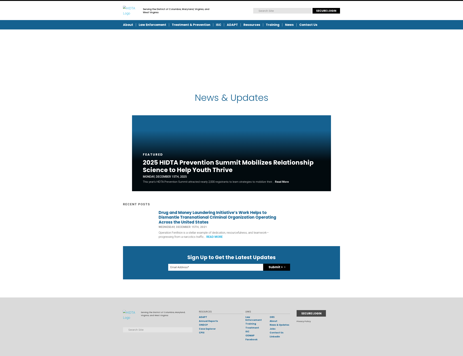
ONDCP (203, 324)
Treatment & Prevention (191, 24)
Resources (251, 24)
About (128, 24)
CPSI (201, 332)
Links (248, 311)
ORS (272, 317)
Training (272, 24)
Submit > (276, 267)
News (289, 24)
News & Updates (279, 324)
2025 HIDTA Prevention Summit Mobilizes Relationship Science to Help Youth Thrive (228, 166)
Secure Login (326, 11)
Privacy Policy (304, 321)
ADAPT (232, 24)
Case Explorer (207, 328)
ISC (218, 24)
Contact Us (308, 24)
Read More (282, 181)
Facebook (251, 339)
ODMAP (249, 335)
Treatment (252, 327)
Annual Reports (208, 321)
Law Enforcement (152, 24)
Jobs (272, 328)
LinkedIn (275, 336)
